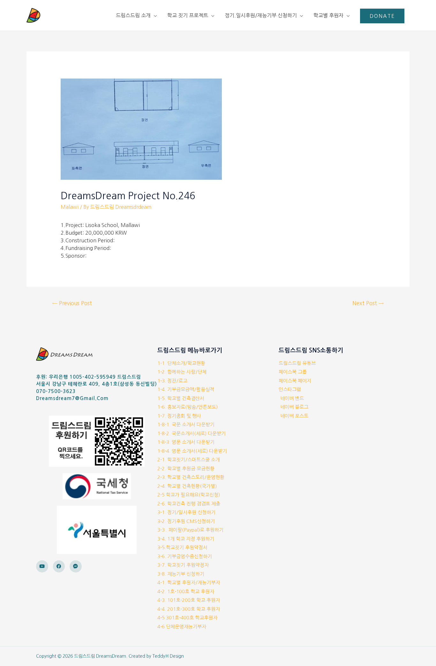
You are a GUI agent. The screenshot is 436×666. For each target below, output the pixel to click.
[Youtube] (42, 566)
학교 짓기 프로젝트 (187, 15)
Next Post (368, 303)
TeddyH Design (168, 656)
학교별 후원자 (328, 15)
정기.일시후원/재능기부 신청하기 (261, 15)
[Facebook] (59, 566)
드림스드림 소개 (133, 15)
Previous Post (72, 303)
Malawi (70, 206)
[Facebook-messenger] (76, 566)
